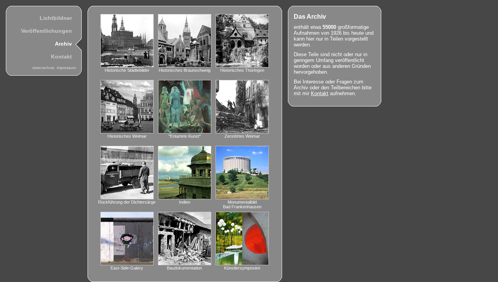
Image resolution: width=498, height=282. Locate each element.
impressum (66, 68)
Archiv (63, 44)
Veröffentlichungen (46, 31)
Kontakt (61, 56)
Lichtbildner (56, 18)
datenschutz (44, 68)
